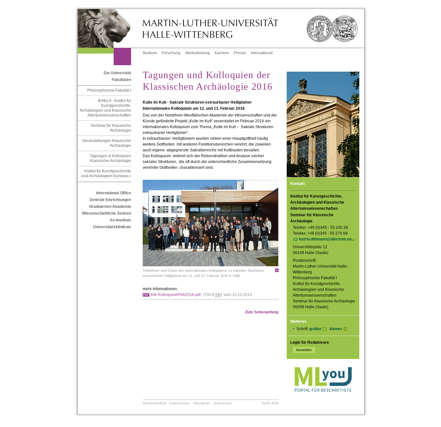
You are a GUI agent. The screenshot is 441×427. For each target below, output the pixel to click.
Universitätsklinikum (112, 227)
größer (315, 329)
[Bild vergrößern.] (277, 270)
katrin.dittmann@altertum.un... (326, 239)
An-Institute (120, 220)
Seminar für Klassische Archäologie (111, 128)
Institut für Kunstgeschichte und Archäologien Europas (106, 173)
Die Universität (117, 73)
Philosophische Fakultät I (109, 90)
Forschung (171, 53)
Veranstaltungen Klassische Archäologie (106, 143)
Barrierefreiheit (154, 403)
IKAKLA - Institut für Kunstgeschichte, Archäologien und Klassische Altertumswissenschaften (105, 107)
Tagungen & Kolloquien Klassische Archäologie (110, 158)
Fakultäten (121, 79)
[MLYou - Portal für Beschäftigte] (323, 398)
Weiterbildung (197, 53)
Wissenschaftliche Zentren (106, 213)
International (262, 53)
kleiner (336, 329)
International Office (113, 193)
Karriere (222, 53)
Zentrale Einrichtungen (110, 200)
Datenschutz (179, 403)
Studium (149, 53)
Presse (240, 53)
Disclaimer (201, 403)
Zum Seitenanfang (261, 312)
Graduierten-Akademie (110, 206)
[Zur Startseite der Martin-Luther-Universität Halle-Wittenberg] (110, 28)
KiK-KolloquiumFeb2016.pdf (175, 294)
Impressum (222, 403)
